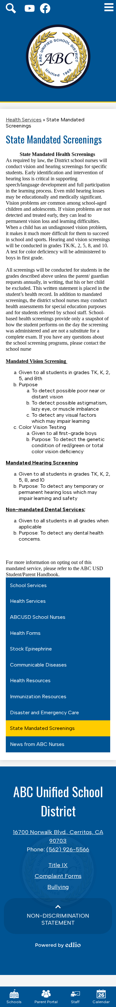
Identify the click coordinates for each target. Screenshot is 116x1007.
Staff (75, 1002)
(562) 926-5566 (67, 849)
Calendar (101, 1002)
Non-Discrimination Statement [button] (58, 919)
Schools (14, 1002)
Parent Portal (46, 1002)
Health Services (24, 120)
